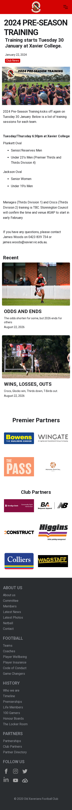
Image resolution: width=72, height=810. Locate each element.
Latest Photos (13, 617)
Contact (8, 629)
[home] (36, 7)
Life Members (13, 707)
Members (10, 606)
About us (9, 595)
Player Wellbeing (15, 657)
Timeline (9, 696)
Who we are (11, 690)
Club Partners (12, 746)
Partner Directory (15, 752)
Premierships (12, 702)
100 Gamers (11, 713)
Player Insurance (14, 662)
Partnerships (12, 741)
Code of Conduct (14, 668)
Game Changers (14, 674)
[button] (65, 7)
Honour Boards (13, 718)
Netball (8, 623)
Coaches (9, 651)
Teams (7, 645)
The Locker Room (15, 724)
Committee (10, 601)
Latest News (12, 612)
